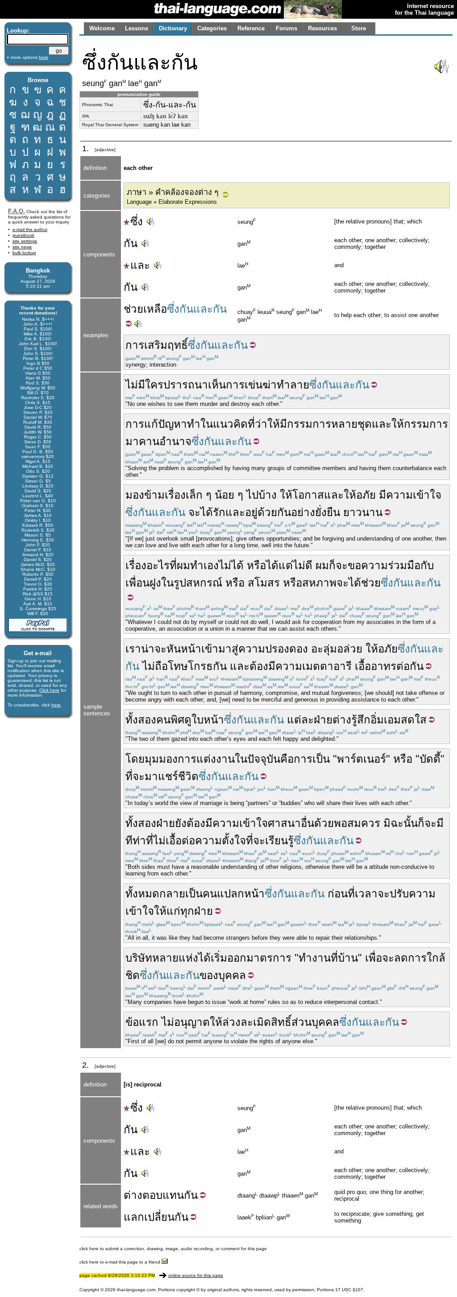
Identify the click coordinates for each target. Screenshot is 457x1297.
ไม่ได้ (231, 565)
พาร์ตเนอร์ (361, 759)
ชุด (364, 424)
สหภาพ (319, 583)
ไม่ (131, 385)
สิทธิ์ (281, 1022)
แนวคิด (230, 424)
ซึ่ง (136, 221)
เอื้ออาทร (375, 666)
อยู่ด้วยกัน (268, 512)
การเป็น (312, 759)
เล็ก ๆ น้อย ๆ (214, 495)
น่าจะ (153, 649)
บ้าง (267, 495)
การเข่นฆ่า (251, 385)
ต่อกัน (410, 666)
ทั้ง (131, 823)
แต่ (285, 565)
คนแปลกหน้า (234, 894)
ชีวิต (188, 776)
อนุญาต (192, 1022)
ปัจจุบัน (263, 759)
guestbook (23, 235)
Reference (251, 28)
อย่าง (303, 512)
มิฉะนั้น (400, 823)
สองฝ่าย (156, 823)
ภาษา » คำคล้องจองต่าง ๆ (173, 192)
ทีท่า (135, 840)
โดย (135, 759)
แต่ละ (300, 720)
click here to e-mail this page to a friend (120, 1262)
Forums (286, 28)
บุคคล (232, 975)
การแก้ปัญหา (156, 424)
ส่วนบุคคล (315, 1022)
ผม (183, 565)
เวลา (366, 894)
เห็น (217, 385)
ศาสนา (284, 823)
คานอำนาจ (165, 441)
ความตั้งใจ (220, 840)
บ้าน (348, 958)
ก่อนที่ (341, 894)
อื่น (307, 823)
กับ (427, 565)
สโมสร (264, 583)
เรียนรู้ (279, 840)
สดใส (414, 720)
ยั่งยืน (327, 512)
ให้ (273, 424)
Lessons (136, 28)
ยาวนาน (362, 512)
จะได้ (349, 583)
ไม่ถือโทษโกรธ (177, 666)
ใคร (154, 385)
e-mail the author (29, 229)
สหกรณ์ (204, 583)
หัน (173, 649)
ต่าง (341, 720)
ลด (401, 958)
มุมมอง (161, 759)
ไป (252, 495)
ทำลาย (293, 385)
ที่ (251, 424)
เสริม (155, 345)
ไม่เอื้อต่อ (174, 840)
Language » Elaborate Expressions (172, 201)
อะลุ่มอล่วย (336, 649)
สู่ (235, 649)
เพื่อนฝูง (143, 583)
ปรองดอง (286, 649)
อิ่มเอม (385, 720)
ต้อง (258, 666)
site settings (24, 241)
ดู (187, 720)
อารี (342, 666)
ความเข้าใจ (413, 495)
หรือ (256, 565)
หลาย (344, 424)
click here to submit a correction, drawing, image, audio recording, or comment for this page (173, 1248)
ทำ (193, 424)
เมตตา (317, 666)
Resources (322, 28)
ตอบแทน (163, 1195)
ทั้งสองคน (147, 720)
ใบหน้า (207, 720)
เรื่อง (175, 495)
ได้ (206, 512)
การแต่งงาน (206, 759)
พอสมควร (357, 823)
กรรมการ (309, 424)
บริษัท (138, 958)
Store (358, 28)
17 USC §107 (349, 1289)
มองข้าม (145, 495)
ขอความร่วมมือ (384, 565)
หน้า (191, 649)
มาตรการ (268, 958)
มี (141, 385)
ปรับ (399, 894)
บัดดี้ (430, 759)
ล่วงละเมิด (246, 1022)
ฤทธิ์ (177, 345)
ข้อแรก (141, 1022)
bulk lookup (24, 252)
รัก (219, 512)
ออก (236, 958)
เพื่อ (373, 958)
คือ (287, 759)
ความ (251, 649)
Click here (49, 690)
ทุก (187, 911)
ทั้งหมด (142, 894)
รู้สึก (360, 720)
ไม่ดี (302, 565)
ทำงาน (315, 958)
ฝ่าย (323, 720)
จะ (194, 512)
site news (22, 246)
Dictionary (173, 28)
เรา (133, 649)
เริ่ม (219, 958)
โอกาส (308, 495)
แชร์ (168, 776)
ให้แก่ (167, 911)
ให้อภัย (360, 495)
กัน (130, 243)
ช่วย (371, 583)
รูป (180, 583)
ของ (208, 975)
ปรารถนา (185, 385)
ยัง (181, 823)
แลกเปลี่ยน (149, 1217)
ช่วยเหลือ (145, 309)
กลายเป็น (181, 894)
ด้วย (324, 823)
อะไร (158, 565)
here (56, 704)
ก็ (332, 565)
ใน (206, 424)
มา (132, 441)
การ (134, 345)
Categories (212, 28)
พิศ (177, 720)
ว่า (261, 424)
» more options (27, 57)
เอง (211, 565)
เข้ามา (216, 649)
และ (140, 265)
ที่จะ (135, 776)
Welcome (102, 28)
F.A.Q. (16, 211)
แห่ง (188, 958)
